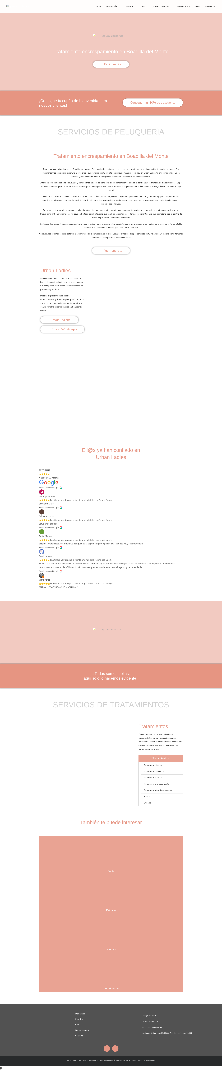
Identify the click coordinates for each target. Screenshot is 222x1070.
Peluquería (80, 1013)
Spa (77, 1024)
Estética (79, 1019)
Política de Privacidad (86, 1060)
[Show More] (111, 851)
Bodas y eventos (82, 1030)
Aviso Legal (71, 1060)
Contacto (79, 1035)
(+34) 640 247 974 (150, 1015)
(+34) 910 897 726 (150, 1021)
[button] (41, 385)
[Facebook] (107, 1048)
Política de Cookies (105, 1060)
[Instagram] (115, 1048)
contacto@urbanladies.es (151, 1027)
